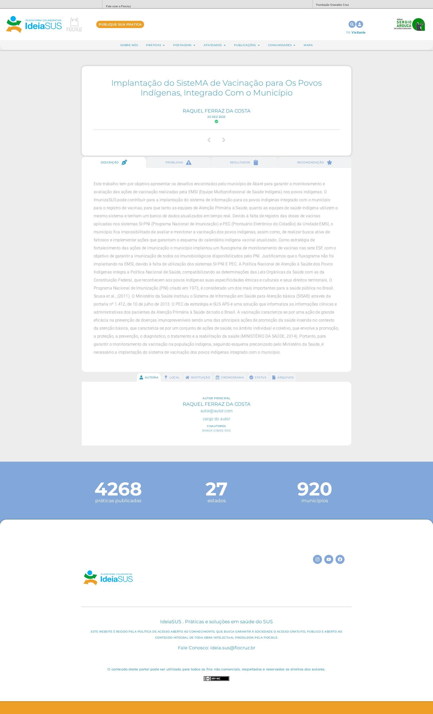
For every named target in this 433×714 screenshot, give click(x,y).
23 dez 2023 (216, 117)
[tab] (114, 162)
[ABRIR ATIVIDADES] (224, 45)
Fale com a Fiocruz (118, 6)
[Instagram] (317, 559)
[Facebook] (340, 559)
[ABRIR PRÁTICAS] (163, 45)
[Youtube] (328, 559)
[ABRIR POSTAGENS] (194, 45)
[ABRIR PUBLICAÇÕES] (258, 45)
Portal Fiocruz (86, 4)
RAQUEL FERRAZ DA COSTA (217, 111)
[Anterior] (210, 140)
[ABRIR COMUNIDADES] (294, 45)
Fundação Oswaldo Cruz (332, 4)
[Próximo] (222, 140)
